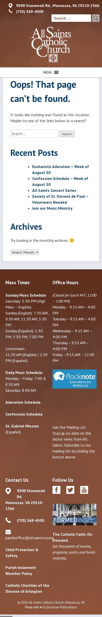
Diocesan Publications (62, 607)
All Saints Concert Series (54, 190)
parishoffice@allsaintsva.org (29, 537)
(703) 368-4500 (29, 11)
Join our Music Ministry (52, 208)
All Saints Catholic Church (46, 602)
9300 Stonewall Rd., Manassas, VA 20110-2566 (57, 5)
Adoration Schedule (23, 402)
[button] (47, 72)
